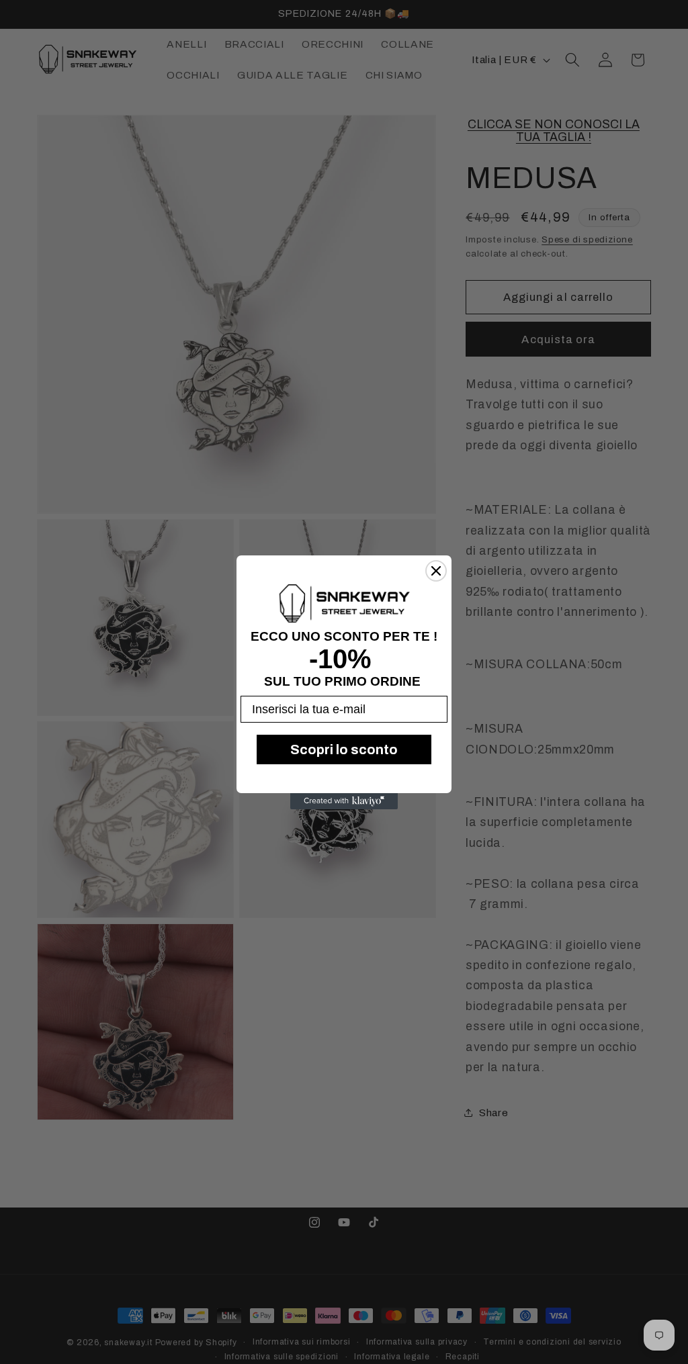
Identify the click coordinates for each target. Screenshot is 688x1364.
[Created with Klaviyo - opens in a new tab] (344, 801)
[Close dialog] (436, 571)
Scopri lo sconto (344, 749)
